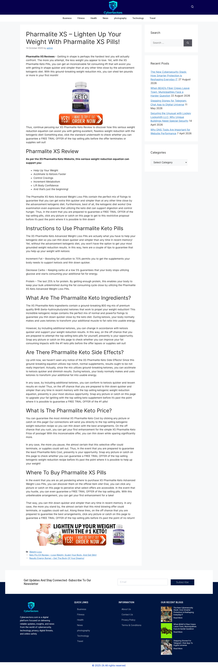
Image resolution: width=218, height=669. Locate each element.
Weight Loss (35, 552)
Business (67, 18)
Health (94, 18)
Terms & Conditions (131, 625)
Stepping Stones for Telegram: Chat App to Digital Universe (183, 643)
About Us (126, 609)
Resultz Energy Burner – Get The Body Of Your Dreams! (56, 558)
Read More (178, 618)
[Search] (188, 42)
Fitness (81, 18)
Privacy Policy (128, 620)
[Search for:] (167, 42)
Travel (152, 18)
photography (120, 18)
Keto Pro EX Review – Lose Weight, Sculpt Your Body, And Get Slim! (63, 555)
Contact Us (127, 614)
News (105, 18)
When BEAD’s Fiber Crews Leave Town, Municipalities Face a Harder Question (170, 92)
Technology (138, 18)
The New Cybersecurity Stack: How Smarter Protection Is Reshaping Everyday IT (169, 75)
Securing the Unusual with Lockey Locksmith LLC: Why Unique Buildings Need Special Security (171, 117)
